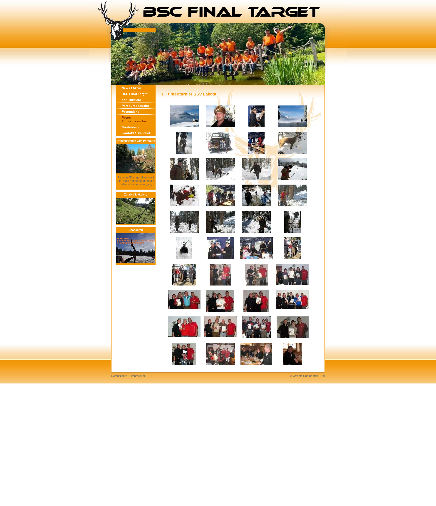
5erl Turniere (131, 100)
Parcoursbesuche (135, 106)
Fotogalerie (130, 111)
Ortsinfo (297, 376)
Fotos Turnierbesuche (134, 119)
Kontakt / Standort (136, 133)
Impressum (138, 376)
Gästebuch (130, 127)
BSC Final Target (135, 94)
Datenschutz (119, 376)
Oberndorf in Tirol (314, 376)
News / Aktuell (133, 88)
